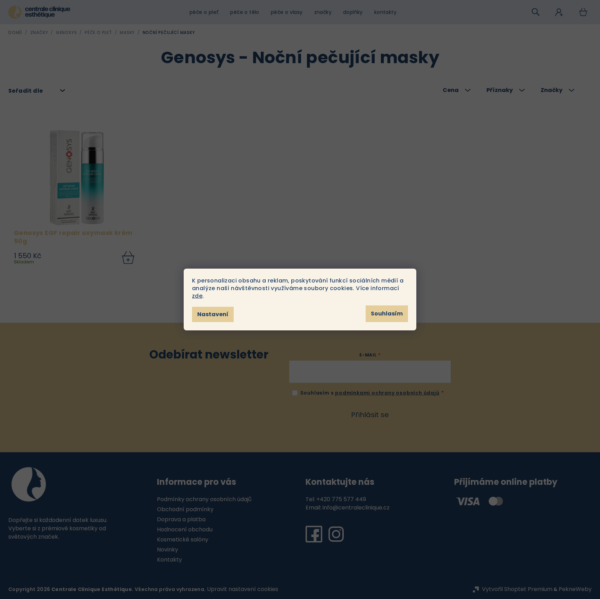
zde (197, 296)
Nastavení (212, 314)
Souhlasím (387, 314)
